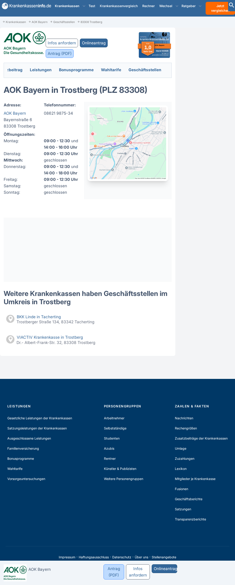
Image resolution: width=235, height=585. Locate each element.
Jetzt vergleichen (220, 8)
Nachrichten (184, 418)
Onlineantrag (94, 42)
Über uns (141, 557)
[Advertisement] (88, 250)
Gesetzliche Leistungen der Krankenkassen (39, 418)
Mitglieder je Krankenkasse (195, 479)
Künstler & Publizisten (120, 469)
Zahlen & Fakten (192, 406)
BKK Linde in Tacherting (39, 316)
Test (92, 6)
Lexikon (181, 469)
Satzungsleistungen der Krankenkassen (37, 428)
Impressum (67, 557)
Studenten (112, 438)
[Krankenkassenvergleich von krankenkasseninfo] (24, 6)
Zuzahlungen (184, 458)
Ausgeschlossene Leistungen (29, 438)
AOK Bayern (15, 113)
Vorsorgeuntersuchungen (26, 479)
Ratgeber (189, 6)
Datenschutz (121, 557)
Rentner (110, 458)
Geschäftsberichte (188, 499)
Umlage (180, 448)
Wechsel (165, 6)
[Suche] (231, 5)
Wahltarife (14, 469)
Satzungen (183, 509)
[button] (84, 6)
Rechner (148, 6)
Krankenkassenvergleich (119, 6)
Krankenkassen (67, 6)
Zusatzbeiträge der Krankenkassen (201, 438)
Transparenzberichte (190, 519)
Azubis (109, 448)
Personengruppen (122, 406)
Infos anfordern (62, 42)
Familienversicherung (23, 448)
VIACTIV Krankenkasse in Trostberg (50, 337)
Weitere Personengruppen (123, 479)
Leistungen (19, 406)
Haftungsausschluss (94, 557)
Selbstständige (115, 428)
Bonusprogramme (20, 458)
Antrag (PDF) (60, 53)
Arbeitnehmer (114, 418)
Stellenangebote (164, 557)
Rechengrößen (186, 428)
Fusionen (181, 489)
